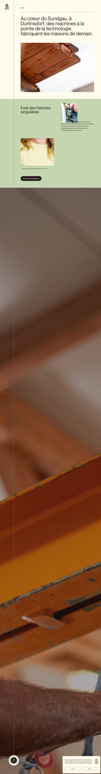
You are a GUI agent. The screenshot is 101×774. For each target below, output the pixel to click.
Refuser (90, 768)
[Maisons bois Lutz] (7, 6)
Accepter (73, 768)
